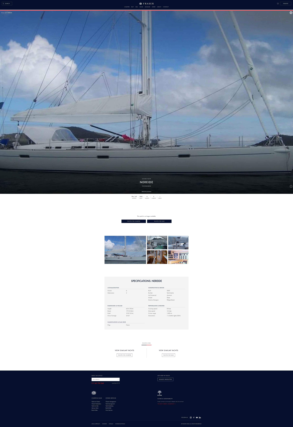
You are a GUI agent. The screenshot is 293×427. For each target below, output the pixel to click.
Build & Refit (108, 408)
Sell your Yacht (95, 408)
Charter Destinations (96, 403)
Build (141, 7)
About (159, 7)
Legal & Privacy (96, 423)
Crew (153, 7)
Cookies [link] (104, 423)
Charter (127, 7)
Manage (147, 7)
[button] (285, 3)
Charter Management (111, 401)
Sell (137, 7)
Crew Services (109, 410)
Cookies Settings (120, 423)
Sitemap (111, 423)
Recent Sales (95, 410)
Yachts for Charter (96, 401)
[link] (7, 3)
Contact (166, 7)
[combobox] (106, 379)
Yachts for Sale (95, 406)
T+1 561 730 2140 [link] (98, 383)
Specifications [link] (146, 191)
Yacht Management (110, 403)
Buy (132, 7)
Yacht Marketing (109, 406)
